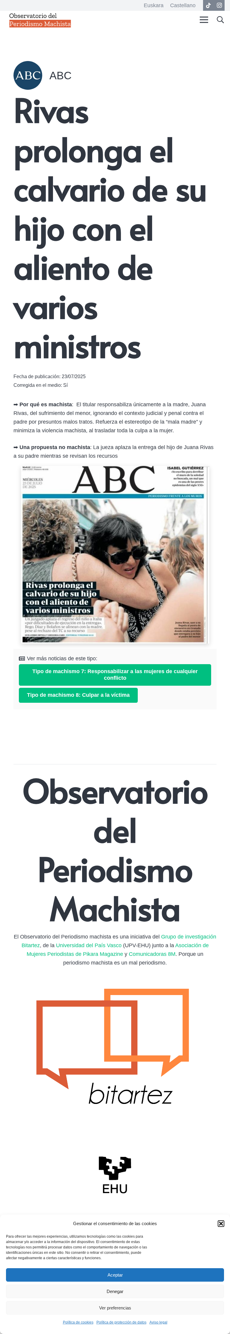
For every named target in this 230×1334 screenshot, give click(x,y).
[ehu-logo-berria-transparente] (115, 1175)
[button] (221, 1224)
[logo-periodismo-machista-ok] (40, 20)
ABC (60, 75)
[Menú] (203, 19)
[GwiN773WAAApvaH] (115, 555)
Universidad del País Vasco (89, 945)
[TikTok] (208, 5)
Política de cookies (78, 1322)
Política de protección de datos (121, 1322)
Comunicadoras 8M (152, 954)
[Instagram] (219, 5)
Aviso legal (158, 1322)
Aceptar (115, 1274)
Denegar (115, 1291)
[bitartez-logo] (115, 1050)
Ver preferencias (115, 1307)
